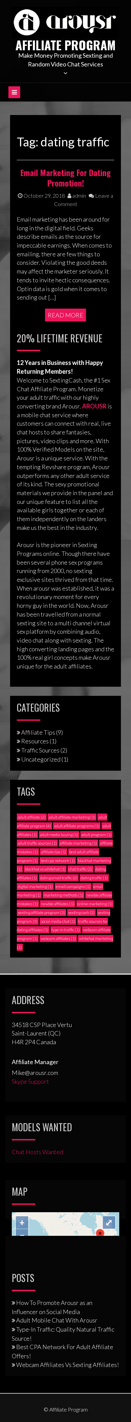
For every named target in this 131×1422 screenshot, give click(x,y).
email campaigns (73, 886)
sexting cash (81, 912)
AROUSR (94, 406)
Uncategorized (40, 759)
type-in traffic (65, 929)
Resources (35, 741)
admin (78, 195)
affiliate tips (53, 851)
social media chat (58, 921)
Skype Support (30, 1081)
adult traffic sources (37, 843)
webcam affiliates (58, 938)
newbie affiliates (57, 903)
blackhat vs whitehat (45, 869)
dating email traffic (59, 877)
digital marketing (35, 886)
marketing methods (63, 895)
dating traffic (94, 877)
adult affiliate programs (76, 825)
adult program (96, 834)
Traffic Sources (40, 750)
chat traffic (80, 869)
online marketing (95, 903)
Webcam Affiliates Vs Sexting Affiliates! (67, 1364)
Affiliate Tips (38, 732)
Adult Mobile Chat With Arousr (56, 1320)
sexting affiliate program (41, 912)
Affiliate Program (65, 45)
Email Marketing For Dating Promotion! (65, 177)
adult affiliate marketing (72, 817)
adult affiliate (32, 817)
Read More (65, 315)
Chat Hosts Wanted (37, 1152)
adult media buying (59, 834)
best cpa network (58, 860)
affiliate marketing (78, 843)
